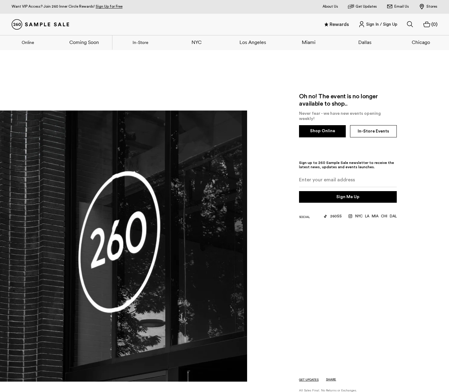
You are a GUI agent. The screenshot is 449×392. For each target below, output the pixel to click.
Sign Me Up (348, 197)
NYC (197, 42)
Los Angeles (252, 42)
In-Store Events (373, 131)
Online (28, 42)
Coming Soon (84, 42)
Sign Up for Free (109, 6)
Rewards (339, 24)
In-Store (140, 42)
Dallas (364, 42)
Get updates (309, 379)
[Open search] (410, 24)
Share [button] (331, 379)
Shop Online (322, 131)
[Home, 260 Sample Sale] (40, 24)
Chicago (421, 42)
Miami (309, 42)
